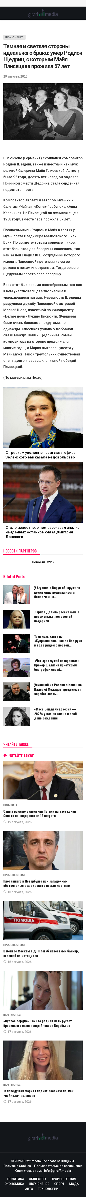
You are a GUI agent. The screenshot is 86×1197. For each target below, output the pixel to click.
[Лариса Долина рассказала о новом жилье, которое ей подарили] (16, 619)
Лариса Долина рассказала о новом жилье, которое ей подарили (56, 616)
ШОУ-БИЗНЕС (14, 37)
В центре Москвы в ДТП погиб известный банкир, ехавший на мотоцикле (41, 953)
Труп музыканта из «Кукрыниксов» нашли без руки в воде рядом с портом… (58, 641)
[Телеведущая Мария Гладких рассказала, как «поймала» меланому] (43, 1060)
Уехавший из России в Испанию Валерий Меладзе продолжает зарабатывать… (58, 689)
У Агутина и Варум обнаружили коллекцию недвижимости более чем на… (57, 592)
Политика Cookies (17, 1166)
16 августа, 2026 (19, 892)
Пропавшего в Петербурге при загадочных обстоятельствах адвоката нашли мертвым (36, 883)
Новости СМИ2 (43, 562)
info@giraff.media (57, 1170)
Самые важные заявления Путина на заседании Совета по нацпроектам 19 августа (39, 813)
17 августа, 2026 (19, 1032)
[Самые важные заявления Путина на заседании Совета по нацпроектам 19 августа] (43, 780)
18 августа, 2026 (19, 962)
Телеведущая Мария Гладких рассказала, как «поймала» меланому (38, 1093)
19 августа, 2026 (19, 822)
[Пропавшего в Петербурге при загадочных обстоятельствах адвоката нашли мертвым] (43, 850)
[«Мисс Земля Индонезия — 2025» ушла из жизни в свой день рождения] (16, 716)
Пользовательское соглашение (58, 1166)
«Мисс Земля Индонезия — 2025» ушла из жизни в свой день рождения (55, 713)
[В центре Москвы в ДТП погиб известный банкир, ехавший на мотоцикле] (43, 920)
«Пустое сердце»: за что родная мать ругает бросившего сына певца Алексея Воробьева (37, 1023)
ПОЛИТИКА (10, 805)
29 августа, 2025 (15, 76)
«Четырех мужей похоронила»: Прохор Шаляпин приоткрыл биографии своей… (57, 665)
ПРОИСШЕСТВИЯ (14, 875)
